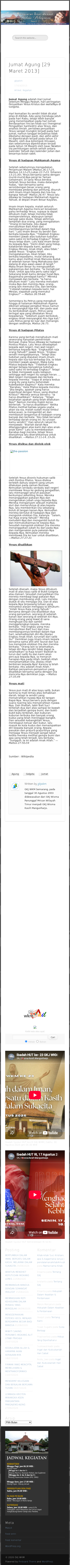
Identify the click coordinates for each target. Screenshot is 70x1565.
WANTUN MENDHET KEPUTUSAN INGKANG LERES (17, 1275)
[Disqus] (35, 869)
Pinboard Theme (27, 1561)
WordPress (47, 1561)
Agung (15, 774)
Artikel (17, 90)
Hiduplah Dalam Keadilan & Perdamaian (49, 1294)
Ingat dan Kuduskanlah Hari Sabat (49, 1363)
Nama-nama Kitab (53, 1266)
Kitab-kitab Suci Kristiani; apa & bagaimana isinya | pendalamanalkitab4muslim (52, 1259)
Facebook (31, 47)
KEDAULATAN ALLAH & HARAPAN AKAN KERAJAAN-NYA (17, 1351)
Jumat (44, 774)
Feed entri (10, 1534)
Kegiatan (27, 90)
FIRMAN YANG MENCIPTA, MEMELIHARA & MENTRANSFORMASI (18, 1368)
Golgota (30, 774)
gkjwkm (18, 81)
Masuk (8, 1528)
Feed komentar (13, 1540)
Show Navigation (56, 32)
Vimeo (38, 47)
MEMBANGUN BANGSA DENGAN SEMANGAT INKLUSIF (17, 1288)
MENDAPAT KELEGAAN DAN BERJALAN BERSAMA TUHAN (18, 1384)
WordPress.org (12, 1546)
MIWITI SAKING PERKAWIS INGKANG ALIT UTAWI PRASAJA (18, 1335)
